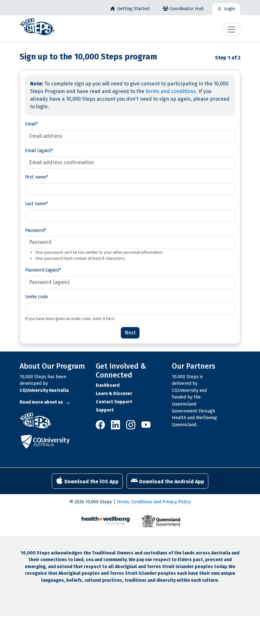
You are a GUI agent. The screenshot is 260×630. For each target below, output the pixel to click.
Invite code (36, 296)
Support (105, 410)
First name (36, 177)
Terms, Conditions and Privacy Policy (153, 502)
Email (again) (39, 150)
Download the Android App (171, 482)
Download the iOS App (91, 482)
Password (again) (43, 270)
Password (35, 230)
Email (31, 124)
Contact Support (114, 402)
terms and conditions (171, 91)
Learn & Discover (114, 393)
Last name (36, 203)
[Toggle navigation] (231, 29)
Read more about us (41, 402)
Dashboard (108, 385)
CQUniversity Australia (44, 390)
